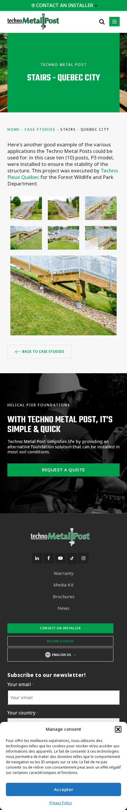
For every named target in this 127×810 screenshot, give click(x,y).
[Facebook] (48, 558)
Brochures (63, 596)
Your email (20, 684)
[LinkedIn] (37, 558)
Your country (22, 713)
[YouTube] (60, 558)
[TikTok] (72, 558)
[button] (118, 729)
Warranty (64, 573)
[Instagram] (83, 558)
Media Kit (63, 585)
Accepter (63, 789)
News (63, 608)
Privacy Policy (60, 802)
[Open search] (102, 21)
